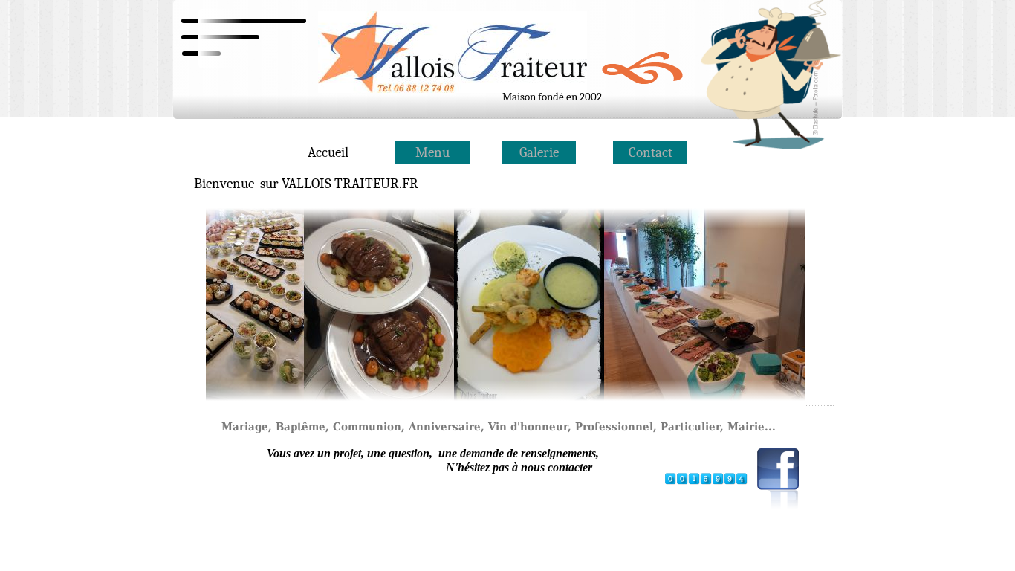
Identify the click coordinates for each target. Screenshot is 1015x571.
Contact (650, 152)
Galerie (539, 152)
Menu (432, 152)
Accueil (328, 152)
